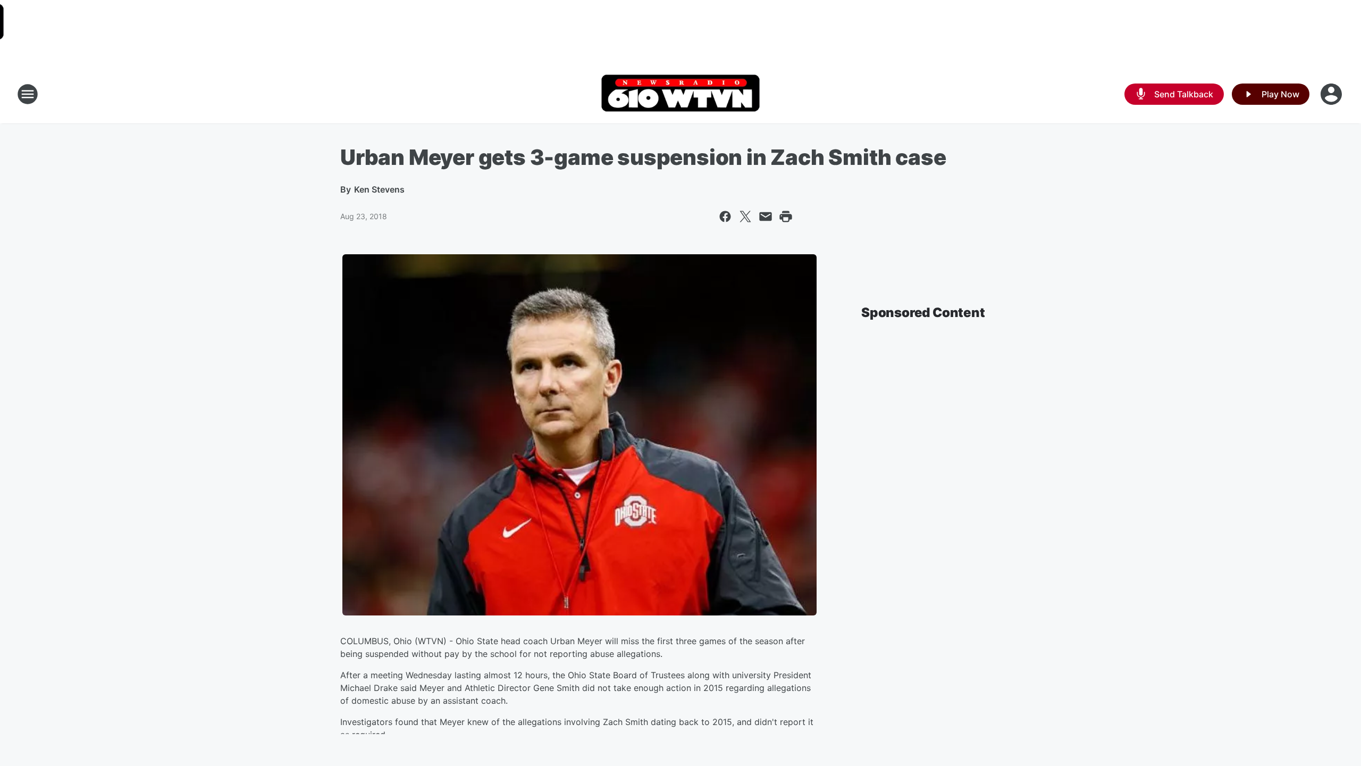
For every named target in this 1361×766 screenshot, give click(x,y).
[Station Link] (680, 94)
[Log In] (1332, 94)
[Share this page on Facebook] (725, 216)
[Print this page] (785, 216)
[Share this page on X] (745, 216)
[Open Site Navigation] (27, 94)
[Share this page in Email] (765, 216)
